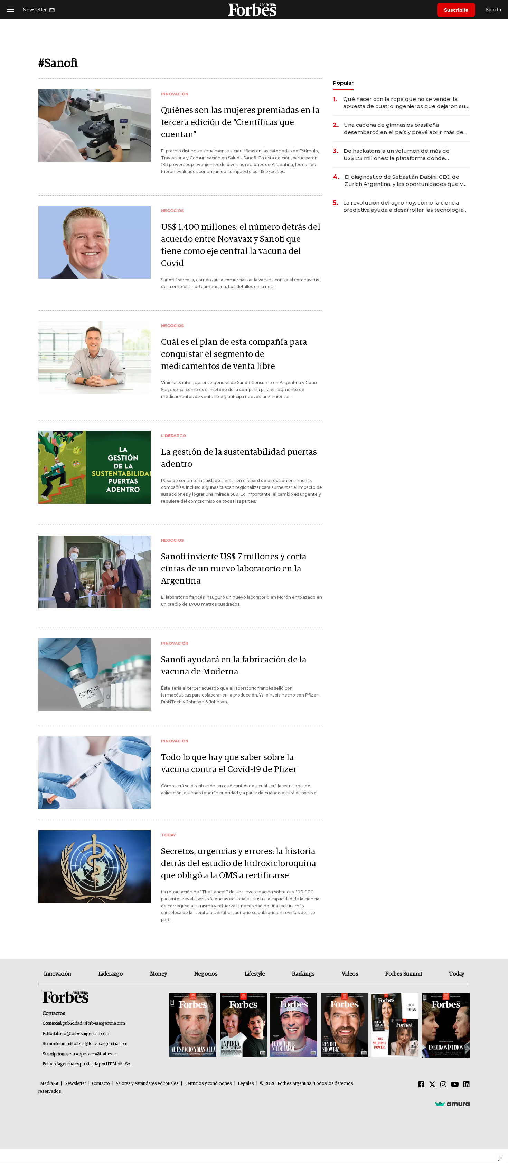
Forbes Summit (403, 974)
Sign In (493, 9)
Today (456, 974)
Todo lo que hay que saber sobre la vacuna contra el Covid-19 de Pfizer (229, 763)
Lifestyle (255, 974)
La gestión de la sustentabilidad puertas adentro (239, 458)
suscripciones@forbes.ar (93, 1054)
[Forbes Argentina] (254, 9)
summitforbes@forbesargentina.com (93, 1044)
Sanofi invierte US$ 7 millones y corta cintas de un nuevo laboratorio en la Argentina (234, 568)
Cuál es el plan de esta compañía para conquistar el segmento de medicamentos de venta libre (234, 354)
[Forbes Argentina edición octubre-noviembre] (395, 1025)
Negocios (206, 974)
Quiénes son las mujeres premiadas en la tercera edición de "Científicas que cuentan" (240, 122)
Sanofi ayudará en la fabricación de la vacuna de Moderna (234, 665)
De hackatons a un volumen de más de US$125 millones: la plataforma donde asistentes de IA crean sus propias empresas (404, 155)
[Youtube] (455, 1085)
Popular (343, 82)
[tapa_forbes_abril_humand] (243, 1025)
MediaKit (49, 1083)
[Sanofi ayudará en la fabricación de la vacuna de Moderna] (94, 674)
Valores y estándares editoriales (147, 1083)
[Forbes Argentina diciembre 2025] (344, 1025)
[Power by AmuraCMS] (452, 1104)
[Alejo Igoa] (294, 1025)
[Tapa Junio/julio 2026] (193, 1025)
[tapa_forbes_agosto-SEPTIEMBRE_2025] (445, 1025)
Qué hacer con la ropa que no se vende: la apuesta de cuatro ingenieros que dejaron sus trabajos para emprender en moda (405, 103)
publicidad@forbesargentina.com (94, 1023)
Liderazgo (110, 974)
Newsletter (75, 1083)
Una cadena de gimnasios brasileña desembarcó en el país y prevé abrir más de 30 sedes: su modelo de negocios (403, 129)
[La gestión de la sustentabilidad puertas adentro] (94, 467)
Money (158, 974)
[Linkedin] (466, 1085)
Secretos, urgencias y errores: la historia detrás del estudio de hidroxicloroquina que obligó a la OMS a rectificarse (238, 863)
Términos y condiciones (208, 1083)
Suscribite (456, 10)
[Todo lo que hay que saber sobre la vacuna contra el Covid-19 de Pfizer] (94, 772)
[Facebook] (421, 1085)
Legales (246, 1083)
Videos (350, 974)
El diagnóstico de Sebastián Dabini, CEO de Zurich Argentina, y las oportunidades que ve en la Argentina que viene (405, 180)
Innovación (57, 974)
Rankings (303, 974)
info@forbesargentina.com (84, 1034)
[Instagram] (443, 1085)
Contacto (101, 1083)
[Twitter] (432, 1085)
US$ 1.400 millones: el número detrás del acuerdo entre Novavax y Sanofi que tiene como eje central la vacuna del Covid (240, 245)
